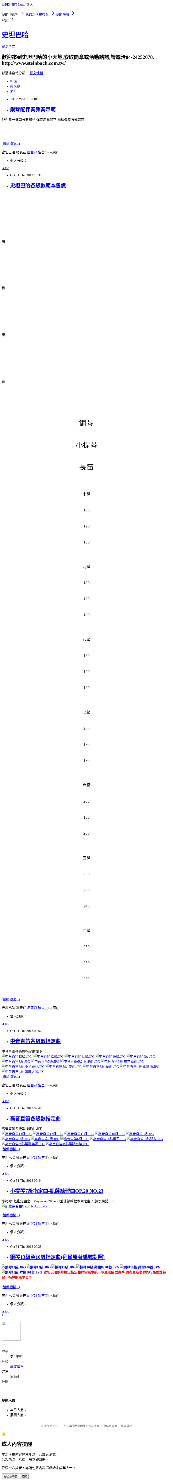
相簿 (13, 81)
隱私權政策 (110, 1426)
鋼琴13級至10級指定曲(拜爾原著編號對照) (57, 1257)
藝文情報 (36, 73)
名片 (13, 91)
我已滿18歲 (10, 1476)
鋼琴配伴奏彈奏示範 (33, 109)
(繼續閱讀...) (11, 144)
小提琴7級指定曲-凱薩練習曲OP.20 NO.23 (56, 1191)
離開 (24, 1476)
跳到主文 (8, 46)
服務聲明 (126, 1426)
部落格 (15, 86)
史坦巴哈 (15, 35)
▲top (5, 168)
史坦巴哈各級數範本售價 (38, 185)
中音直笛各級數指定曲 (35, 1041)
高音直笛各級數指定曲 (35, 1118)
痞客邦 (32, 152)
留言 (41, 152)
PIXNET (55, 1426)
